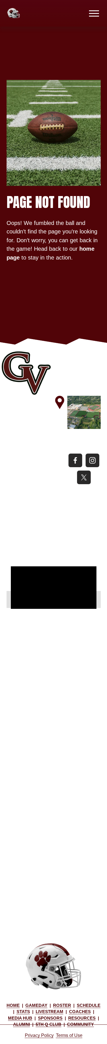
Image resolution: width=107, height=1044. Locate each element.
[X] (84, 477)
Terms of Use (69, 1035)
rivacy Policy (41, 1035)
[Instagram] (92, 460)
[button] (13, 599)
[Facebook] (75, 460)
